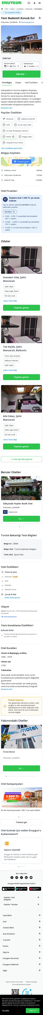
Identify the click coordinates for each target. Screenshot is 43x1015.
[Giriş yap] (34, 3)
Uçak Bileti (7, 915)
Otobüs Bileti (8, 927)
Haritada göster (23, 161)
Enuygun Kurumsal (11, 958)
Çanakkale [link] (20, 9)
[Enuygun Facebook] (12, 878)
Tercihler (5, 1010)
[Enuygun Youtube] (31, 878)
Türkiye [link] (12, 9)
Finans (5, 946)
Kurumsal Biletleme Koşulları (21, 984)
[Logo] (11, 3)
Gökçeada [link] (28, 9)
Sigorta (6, 952)
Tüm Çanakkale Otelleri (12, 13)
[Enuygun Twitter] (21, 878)
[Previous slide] (5, 260)
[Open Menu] (39, 3)
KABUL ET (32, 1010)
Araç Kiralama (9, 934)
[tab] (6, 83)
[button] (21, 39)
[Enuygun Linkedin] (26, 878)
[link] (2, 9)
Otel (4, 921)
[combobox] (13, 66)
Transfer (6, 940)
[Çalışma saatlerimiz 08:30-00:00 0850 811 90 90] (28, 2)
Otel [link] (6, 9)
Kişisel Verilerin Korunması (14, 982)
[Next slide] (38, 260)
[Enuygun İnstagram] (16, 878)
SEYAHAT (8, 212)
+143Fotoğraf (12, 50)
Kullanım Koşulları (31, 982)
